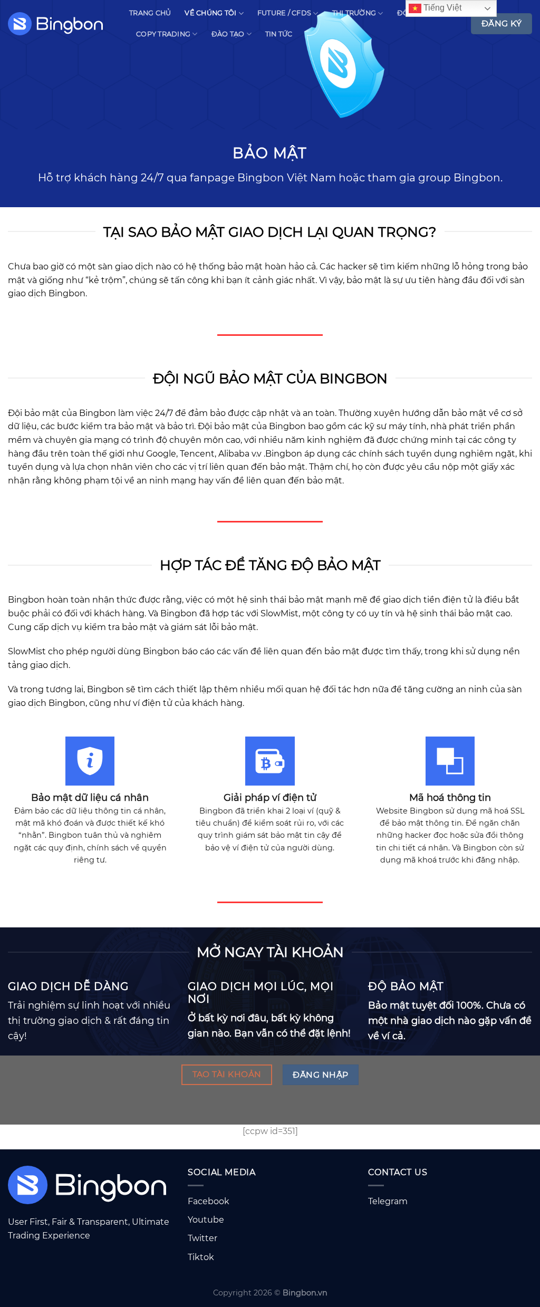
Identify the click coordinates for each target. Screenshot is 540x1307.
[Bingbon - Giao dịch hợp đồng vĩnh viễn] (60, 23)
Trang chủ (150, 13)
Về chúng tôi (210, 13)
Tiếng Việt (441, 7)
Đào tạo (228, 34)
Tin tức (279, 34)
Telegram (388, 1201)
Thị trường (354, 13)
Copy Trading (163, 34)
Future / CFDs (284, 13)
